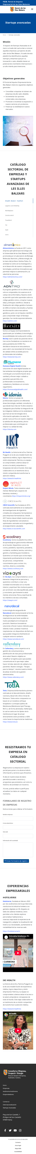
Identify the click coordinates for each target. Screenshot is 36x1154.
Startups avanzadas (14, 35)
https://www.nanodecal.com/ (13, 639)
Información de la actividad (10, 840)
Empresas (6, 1088)
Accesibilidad (18, 1151)
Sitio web (5, 832)
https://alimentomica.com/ (12, 277)
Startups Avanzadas (9, 1108)
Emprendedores (8, 1094)
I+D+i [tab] (7, 235)
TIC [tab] (6, 225)
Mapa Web (18, 1148)
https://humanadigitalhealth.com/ (15, 389)
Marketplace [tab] (9, 210)
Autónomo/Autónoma (10, 1091)
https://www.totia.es (10, 722)
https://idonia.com (9, 429)
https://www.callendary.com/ (13, 677)
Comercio (6, 1102)
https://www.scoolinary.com (13, 568)
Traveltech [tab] (8, 220)
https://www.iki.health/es (12, 478)
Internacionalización (9, 1105)
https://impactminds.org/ (21, 496)
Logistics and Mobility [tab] (12, 206)
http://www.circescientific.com (14, 529)
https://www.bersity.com (12, 357)
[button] (16, 861)
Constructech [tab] (9, 215)
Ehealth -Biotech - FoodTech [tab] (14, 201)
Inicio (4, 35)
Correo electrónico (8, 823)
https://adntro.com (10, 321)
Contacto (18, 1142)
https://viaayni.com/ (10, 600)
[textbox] (18, 819)
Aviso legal (18, 1145)
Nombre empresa (8, 814)
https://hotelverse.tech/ (11, 931)
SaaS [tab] (6, 230)
